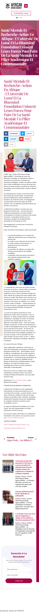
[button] (26, 6)
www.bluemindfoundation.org (14, 428)
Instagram (20, 418)
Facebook (11, 418)
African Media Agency (20, 380)
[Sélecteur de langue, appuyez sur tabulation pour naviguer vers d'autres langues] (18, 17)
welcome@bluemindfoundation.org (16, 425)
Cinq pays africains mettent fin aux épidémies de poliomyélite (24, 493)
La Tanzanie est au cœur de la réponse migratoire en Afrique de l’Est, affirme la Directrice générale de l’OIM (25, 517)
